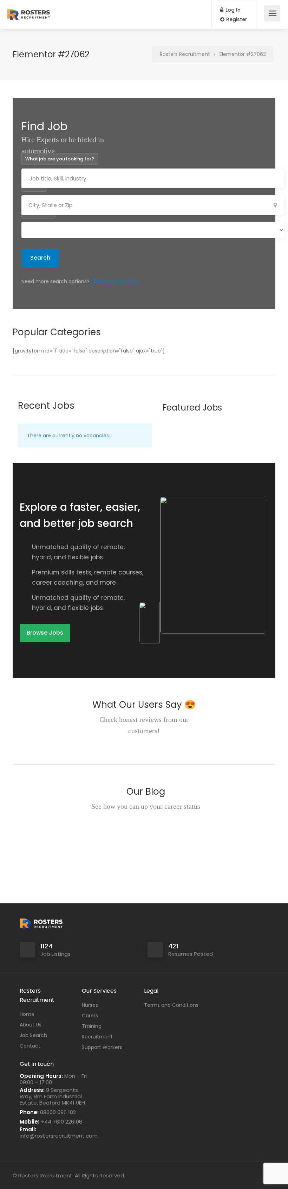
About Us (30, 1024)
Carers (90, 1015)
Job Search (33, 1035)
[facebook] (259, 1175)
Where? (34, 185)
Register (236, 19)
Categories (38, 212)
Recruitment (97, 1036)
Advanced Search (115, 281)
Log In (232, 9)
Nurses (90, 1005)
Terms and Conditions (171, 1005)
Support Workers (102, 1047)
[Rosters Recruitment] (28, 11)
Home (27, 1014)
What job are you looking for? (59, 158)
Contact (30, 1045)
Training (92, 1026)
